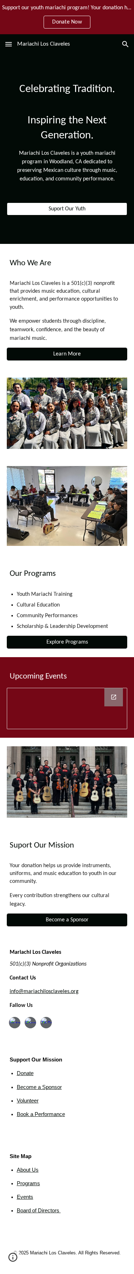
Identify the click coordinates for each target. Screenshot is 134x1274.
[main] (67, 132)
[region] (67, 17)
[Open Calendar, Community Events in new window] (113, 697)
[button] (8, 44)
